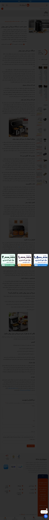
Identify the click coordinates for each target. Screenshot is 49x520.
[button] (1, 254)
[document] (24, 260)
